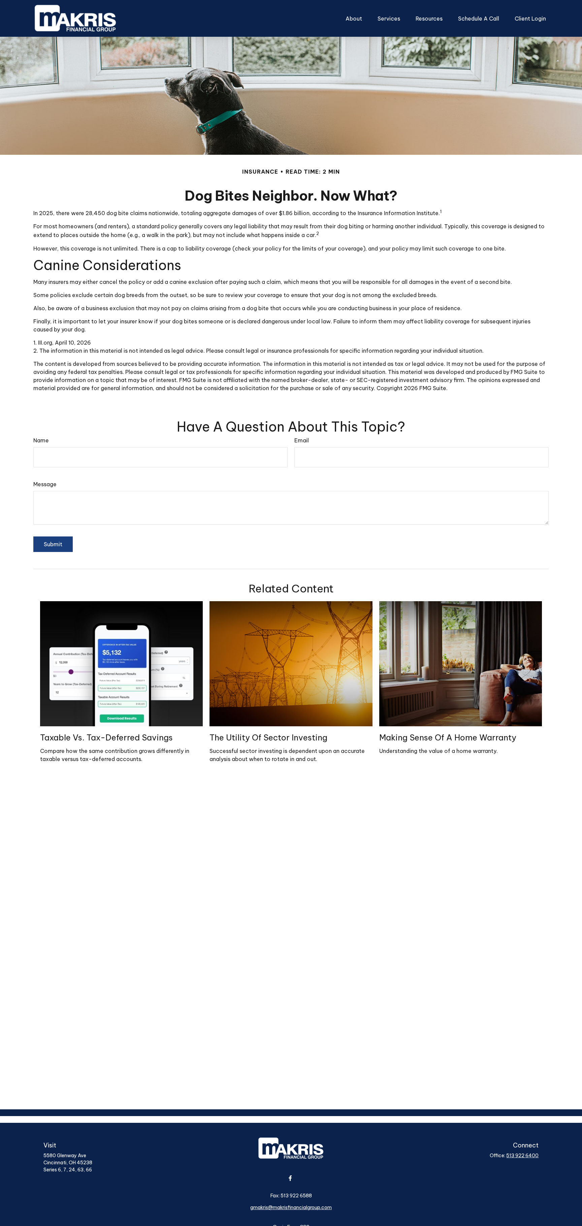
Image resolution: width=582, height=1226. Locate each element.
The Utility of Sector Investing (268, 737)
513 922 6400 (522, 1155)
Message (45, 484)
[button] (354, 18)
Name (41, 440)
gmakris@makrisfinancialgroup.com (291, 1207)
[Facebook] (290, 1178)
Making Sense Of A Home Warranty (447, 737)
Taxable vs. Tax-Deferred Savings (106, 737)
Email (301, 440)
